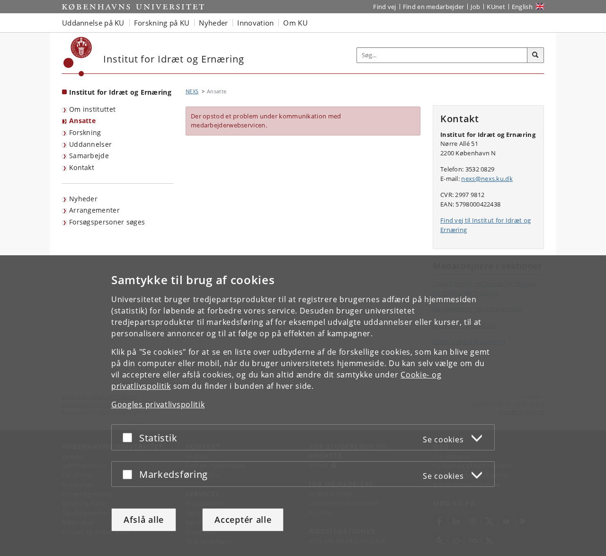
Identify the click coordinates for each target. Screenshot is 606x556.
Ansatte (82, 120)
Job (475, 6)
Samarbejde (89, 155)
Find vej (384, 6)
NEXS (192, 91)
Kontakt (81, 167)
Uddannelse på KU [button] (93, 22)
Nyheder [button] (213, 22)
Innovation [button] (255, 22)
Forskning (85, 132)
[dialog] (303, 405)
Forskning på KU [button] (162, 22)
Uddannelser (90, 144)
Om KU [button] (295, 22)
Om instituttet (92, 109)
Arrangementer (94, 210)
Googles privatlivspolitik (158, 404)
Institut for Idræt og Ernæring (120, 92)
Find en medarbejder (433, 6)
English (522, 6)
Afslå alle (144, 519)
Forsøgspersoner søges (107, 221)
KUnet (496, 6)
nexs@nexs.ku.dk (487, 178)
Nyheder (83, 198)
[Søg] (535, 55)
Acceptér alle (242, 519)
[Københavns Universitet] (77, 56)
